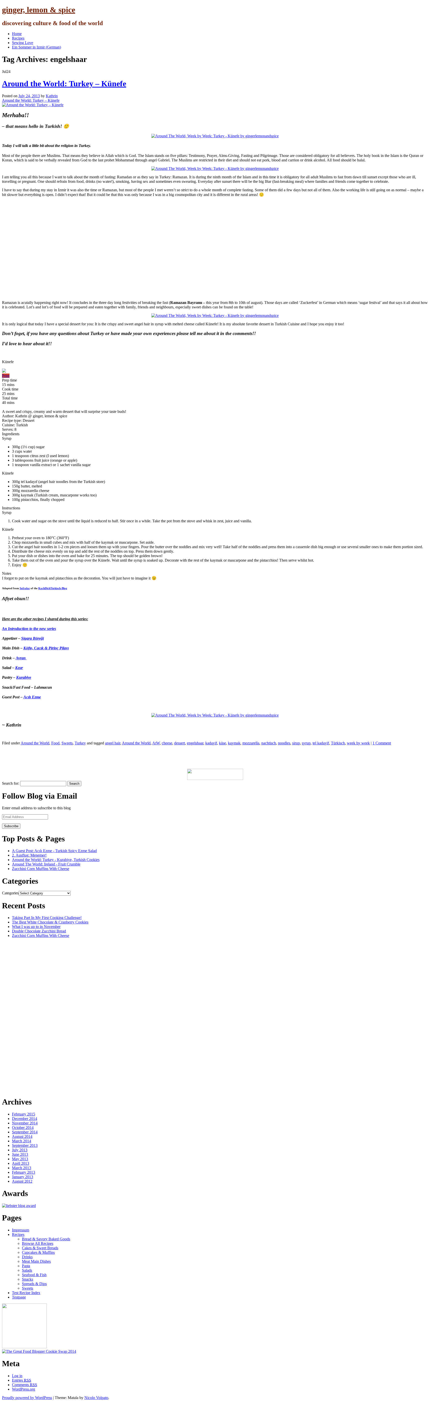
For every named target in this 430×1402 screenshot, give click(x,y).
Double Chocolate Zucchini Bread (39, 931)
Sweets (67, 743)
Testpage (19, 1297)
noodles (284, 743)
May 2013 (20, 1159)
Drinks (27, 1257)
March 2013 (21, 1168)
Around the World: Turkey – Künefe (64, 83)
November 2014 (25, 1123)
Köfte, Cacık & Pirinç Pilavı (46, 648)
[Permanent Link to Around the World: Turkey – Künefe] (32, 105)
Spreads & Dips (34, 1284)
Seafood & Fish (34, 1275)
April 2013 (20, 1163)
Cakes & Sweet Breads (40, 1248)
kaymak (234, 743)
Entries (21, 1380)
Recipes (18, 38)
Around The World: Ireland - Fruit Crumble (46, 864)
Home (17, 34)
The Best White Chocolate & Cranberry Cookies (50, 922)
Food (55, 743)
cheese (167, 743)
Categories (10, 893)
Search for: (10, 783)
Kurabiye (23, 677)
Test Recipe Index (26, 1293)
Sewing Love (22, 43)
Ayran (21, 658)
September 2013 (25, 1145)
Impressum (20, 1230)
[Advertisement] (92, 756)
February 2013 (23, 1172)
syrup (306, 743)
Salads (27, 1270)
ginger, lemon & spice (38, 9)
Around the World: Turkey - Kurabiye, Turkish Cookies (56, 860)
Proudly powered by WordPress (27, 1398)
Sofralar (25, 588)
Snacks (27, 1279)
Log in (17, 1376)
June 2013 (20, 1154)
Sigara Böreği (32, 638)
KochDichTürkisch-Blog (52, 588)
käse (222, 743)
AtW (156, 743)
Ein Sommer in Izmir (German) (36, 47)
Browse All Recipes (37, 1243)
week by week (358, 743)
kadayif (211, 743)
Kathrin (52, 96)
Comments (24, 1385)
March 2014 (21, 1141)
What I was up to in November (36, 926)
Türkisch (338, 743)
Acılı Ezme (32, 697)
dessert (179, 743)
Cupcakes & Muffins (38, 1252)
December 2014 (24, 1118)
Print (5, 376)
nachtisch (268, 743)
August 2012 (22, 1181)
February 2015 (23, 1114)
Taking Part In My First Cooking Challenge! (47, 918)
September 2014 (25, 1132)
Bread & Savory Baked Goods (46, 1239)
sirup (296, 743)
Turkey (80, 743)
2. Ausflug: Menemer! (29, 855)
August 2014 (22, 1136)
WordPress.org (23, 1389)
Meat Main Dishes (36, 1261)
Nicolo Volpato (96, 1398)
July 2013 (19, 1150)
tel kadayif (321, 743)
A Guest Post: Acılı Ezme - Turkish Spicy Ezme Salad (54, 851)
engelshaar (195, 743)
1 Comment (382, 743)
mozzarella (250, 743)
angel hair (112, 743)
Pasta (26, 1266)
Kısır (19, 668)
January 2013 (22, 1177)
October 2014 (23, 1127)
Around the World (35, 743)
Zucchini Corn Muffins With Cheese (40, 869)
